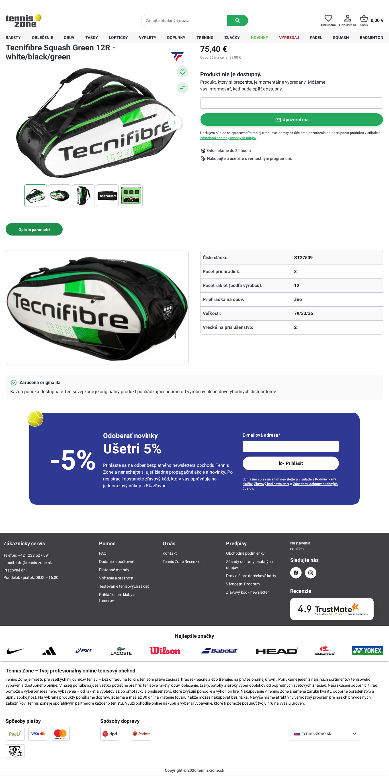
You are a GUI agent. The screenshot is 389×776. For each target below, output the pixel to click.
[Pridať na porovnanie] (182, 87)
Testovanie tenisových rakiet (124, 586)
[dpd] (109, 733)
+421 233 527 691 (44, 4)
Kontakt (170, 553)
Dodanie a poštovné (116, 561)
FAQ (103, 553)
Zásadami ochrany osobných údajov (228, 138)
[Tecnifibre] (177, 56)
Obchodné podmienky (245, 553)
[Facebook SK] (296, 573)
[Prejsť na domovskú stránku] (24, 20)
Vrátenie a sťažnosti (116, 578)
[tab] (34, 229)
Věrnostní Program (243, 584)
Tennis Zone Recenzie (181, 561)
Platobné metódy (114, 569)
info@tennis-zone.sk (34, 562)
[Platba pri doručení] (15, 751)
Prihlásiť (294, 463)
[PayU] (15, 733)
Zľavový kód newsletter (271, 484)
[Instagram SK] (310, 573)
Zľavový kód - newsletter (247, 592)
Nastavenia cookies (296, 546)
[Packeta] (141, 733)
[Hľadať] (237, 20)
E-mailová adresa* (261, 435)
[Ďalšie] (175, 123)
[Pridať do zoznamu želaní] (182, 71)
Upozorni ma (295, 119)
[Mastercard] (60, 733)
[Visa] (37, 733)
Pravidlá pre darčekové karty (251, 575)
